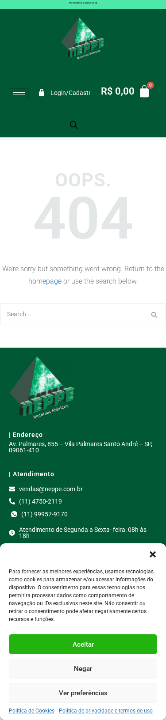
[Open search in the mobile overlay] (73, 125)
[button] (152, 554)
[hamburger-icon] (19, 94)
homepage (45, 281)
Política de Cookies (31, 711)
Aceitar (83, 644)
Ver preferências (83, 693)
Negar (83, 669)
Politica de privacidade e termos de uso (106, 711)
